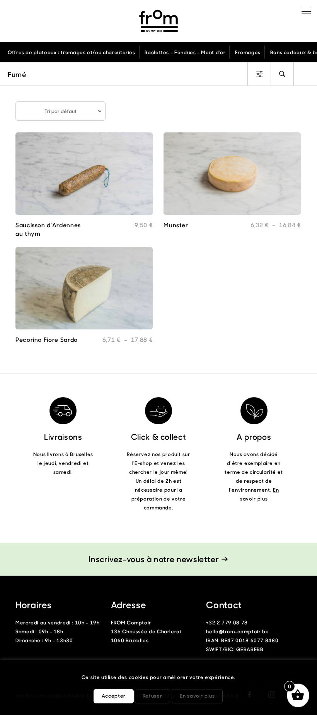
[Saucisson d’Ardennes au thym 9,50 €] (84, 176)
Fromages (248, 52)
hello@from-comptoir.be (237, 631)
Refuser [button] (152, 695)
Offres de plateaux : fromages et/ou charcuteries (71, 52)
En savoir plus (197, 695)
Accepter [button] (114, 695)
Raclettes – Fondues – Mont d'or (185, 52)
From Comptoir (158, 21)
